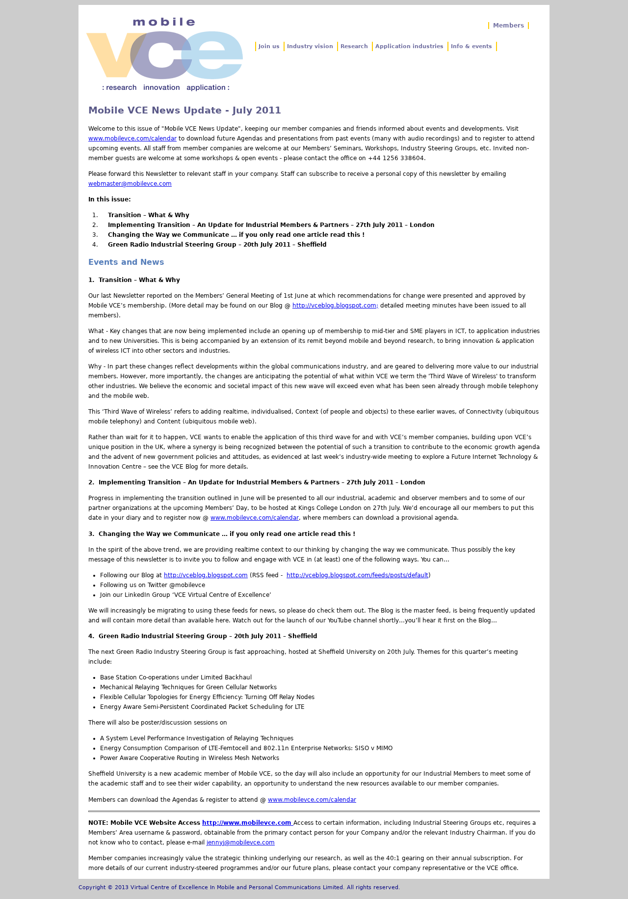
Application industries (409, 46)
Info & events (471, 46)
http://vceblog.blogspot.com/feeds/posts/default (357, 575)
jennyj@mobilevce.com (241, 842)
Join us (269, 46)
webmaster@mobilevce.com (130, 183)
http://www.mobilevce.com (247, 822)
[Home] (164, 54)
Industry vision (310, 46)
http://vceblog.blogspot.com (206, 575)
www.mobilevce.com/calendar (132, 138)
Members (508, 25)
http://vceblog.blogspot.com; (335, 305)
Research (354, 46)
